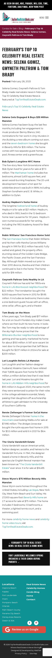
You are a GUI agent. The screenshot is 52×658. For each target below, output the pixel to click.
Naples (5, 592)
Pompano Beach (10, 602)
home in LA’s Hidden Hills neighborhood (23, 383)
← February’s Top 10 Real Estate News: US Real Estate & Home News (26, 544)
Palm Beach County (11, 610)
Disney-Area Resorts (11, 617)
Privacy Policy (21, 654)
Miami (5, 599)
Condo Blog (32, 592)
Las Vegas (33, 490)
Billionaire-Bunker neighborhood (20, 335)
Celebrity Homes (35, 588)
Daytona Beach (9, 588)
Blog (21, 28)
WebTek (37, 650)
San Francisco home (17, 239)
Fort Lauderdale (9, 595)
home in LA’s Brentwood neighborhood (23, 287)
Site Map (33, 654)
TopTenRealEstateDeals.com (30, 99)
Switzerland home (27, 206)
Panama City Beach (11, 613)
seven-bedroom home (23, 143)
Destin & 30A (8, 621)
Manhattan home (24, 173)
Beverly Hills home (33, 497)
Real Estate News (36, 584)
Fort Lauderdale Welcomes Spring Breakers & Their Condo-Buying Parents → (26, 558)
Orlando (5, 606)
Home (29, 595)
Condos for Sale (9, 28)
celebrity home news (24, 519)
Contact (30, 599)
